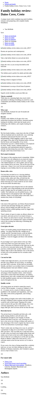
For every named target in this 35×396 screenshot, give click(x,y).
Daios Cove (8, 361)
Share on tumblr (9, 45)
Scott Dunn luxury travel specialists (15, 363)
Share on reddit (9, 43)
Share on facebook (10, 36)
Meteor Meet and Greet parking (14, 365)
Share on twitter (9, 37)
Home (6, 2)
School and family (10, 4)
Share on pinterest (10, 39)
